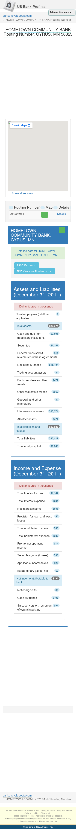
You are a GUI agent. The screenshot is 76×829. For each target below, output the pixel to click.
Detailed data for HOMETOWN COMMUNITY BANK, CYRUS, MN (35, 253)
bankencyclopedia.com (17, 16)
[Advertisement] (38, 77)
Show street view (22, 193)
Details (61, 214)
